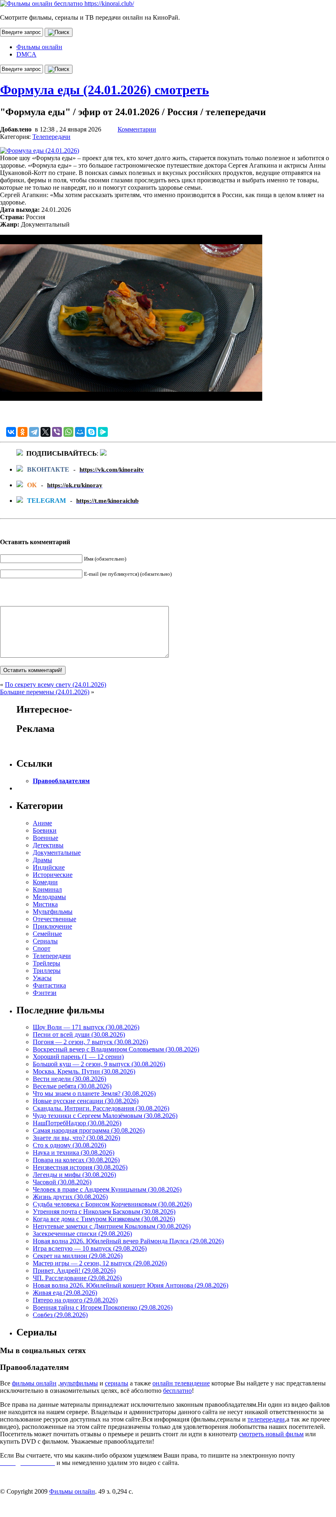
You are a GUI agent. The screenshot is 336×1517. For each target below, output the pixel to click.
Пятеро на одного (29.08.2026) (75, 1300)
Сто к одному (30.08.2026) (69, 1145)
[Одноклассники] (22, 432)
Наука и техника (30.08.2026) (73, 1152)
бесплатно (177, 1390)
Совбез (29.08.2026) (60, 1314)
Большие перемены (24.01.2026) (44, 691)
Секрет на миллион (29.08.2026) (78, 1255)
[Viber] (57, 432)
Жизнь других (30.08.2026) (70, 1196)
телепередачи (266, 1419)
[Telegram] (34, 432)
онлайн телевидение (181, 1383)
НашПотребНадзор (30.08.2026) (77, 1123)
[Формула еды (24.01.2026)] (39, 150)
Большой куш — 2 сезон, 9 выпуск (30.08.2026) (99, 1064)
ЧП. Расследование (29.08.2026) (77, 1277)
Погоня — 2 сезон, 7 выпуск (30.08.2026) (90, 1041)
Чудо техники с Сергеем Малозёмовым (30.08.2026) (105, 1115)
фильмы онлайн (34, 1383)
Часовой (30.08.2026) (62, 1182)
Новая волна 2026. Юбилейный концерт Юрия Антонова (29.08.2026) (130, 1285)
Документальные (57, 852)
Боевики (45, 830)
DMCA (26, 54)
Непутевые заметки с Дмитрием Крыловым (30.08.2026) (112, 1226)
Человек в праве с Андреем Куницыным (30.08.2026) (107, 1189)
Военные (45, 837)
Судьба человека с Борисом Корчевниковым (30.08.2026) (112, 1204)
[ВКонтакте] (11, 432)
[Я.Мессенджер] (103, 432)
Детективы (48, 845)
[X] (45, 432)
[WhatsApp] (68, 432)
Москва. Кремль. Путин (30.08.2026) (84, 1071)
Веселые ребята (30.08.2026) (72, 1086)
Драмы (42, 859)
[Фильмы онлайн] (67, 3)
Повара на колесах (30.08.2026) (76, 1159)
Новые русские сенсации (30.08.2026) (85, 1100)
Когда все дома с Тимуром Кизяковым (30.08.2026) (104, 1218)
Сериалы (45, 941)
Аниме (42, 823)
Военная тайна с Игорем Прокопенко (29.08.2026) (103, 1307)
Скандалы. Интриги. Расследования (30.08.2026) (101, 1108)
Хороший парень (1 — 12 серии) (78, 1056)
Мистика (45, 904)
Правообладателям (61, 780)
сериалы (116, 1383)
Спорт (41, 948)
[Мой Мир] (80, 432)
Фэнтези (45, 992)
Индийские (49, 867)
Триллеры (47, 970)
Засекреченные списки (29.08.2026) (82, 1233)
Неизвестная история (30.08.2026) (80, 1167)
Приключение (52, 926)
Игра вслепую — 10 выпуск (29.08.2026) (90, 1248)
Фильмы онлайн (39, 46)
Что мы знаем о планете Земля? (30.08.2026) (94, 1093)
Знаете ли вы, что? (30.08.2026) (76, 1137)
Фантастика (49, 985)
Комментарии (137, 129)
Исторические (53, 874)
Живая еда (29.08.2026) (65, 1292)
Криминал (47, 889)
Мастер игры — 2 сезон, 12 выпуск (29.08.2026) (100, 1263)
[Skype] (91, 432)
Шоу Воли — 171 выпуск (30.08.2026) (86, 1027)
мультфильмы (79, 1383)
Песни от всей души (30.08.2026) (79, 1034)
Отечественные (54, 918)
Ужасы (42, 977)
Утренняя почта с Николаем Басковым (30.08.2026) (104, 1211)
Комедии (45, 882)
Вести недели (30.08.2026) (69, 1078)
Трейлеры (46, 963)
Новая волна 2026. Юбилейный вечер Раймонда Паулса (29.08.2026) (128, 1241)
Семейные (47, 933)
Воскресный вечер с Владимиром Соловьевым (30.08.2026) (116, 1049)
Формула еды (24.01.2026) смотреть (104, 89)
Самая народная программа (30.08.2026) (89, 1130)
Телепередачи (51, 136)
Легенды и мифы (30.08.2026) (74, 1174)
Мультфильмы (53, 911)
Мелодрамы (49, 896)
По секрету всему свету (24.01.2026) (55, 684)
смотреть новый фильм (271, 1434)
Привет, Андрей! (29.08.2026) (74, 1270)
